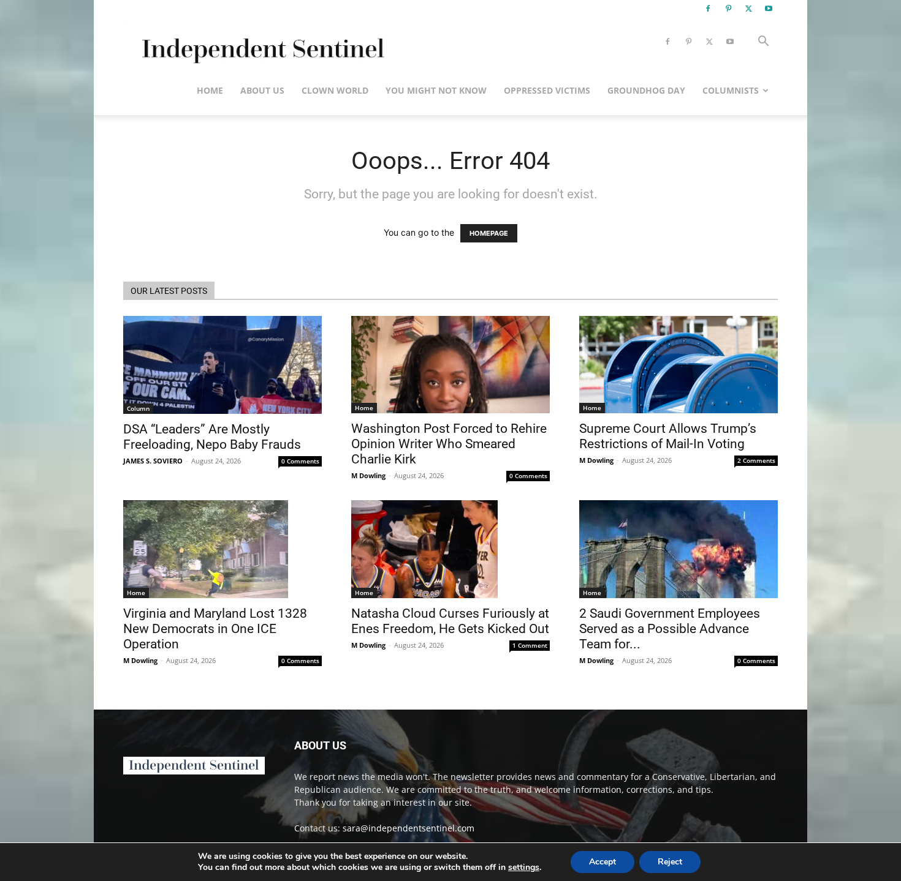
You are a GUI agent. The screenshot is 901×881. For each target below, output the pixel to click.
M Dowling (368, 475)
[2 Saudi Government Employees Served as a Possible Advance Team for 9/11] (678, 549)
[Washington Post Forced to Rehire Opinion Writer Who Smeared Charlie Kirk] (450, 364)
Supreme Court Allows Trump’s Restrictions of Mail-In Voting (667, 436)
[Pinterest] (728, 8)
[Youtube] (768, 8)
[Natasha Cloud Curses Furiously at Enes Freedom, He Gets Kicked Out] (450, 549)
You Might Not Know (436, 90)
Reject (670, 862)
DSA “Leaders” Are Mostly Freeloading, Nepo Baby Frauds (212, 437)
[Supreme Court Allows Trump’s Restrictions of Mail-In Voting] (678, 364)
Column (138, 408)
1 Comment (529, 645)
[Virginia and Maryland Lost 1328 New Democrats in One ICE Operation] (222, 549)
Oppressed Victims (547, 90)
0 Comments (300, 461)
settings (523, 867)
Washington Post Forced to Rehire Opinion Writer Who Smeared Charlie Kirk (449, 444)
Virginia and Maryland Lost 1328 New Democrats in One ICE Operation (215, 628)
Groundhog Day (646, 90)
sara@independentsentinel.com (408, 828)
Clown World (335, 90)
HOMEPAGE (489, 233)
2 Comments (756, 460)
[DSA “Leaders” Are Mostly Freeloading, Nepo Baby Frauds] (222, 365)
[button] (763, 42)
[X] (748, 8)
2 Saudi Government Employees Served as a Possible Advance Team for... (669, 628)
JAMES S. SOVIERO (153, 460)
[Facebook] (708, 8)
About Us (262, 90)
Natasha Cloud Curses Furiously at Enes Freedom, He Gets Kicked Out (450, 621)
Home (210, 90)
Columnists (730, 90)
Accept (602, 862)
